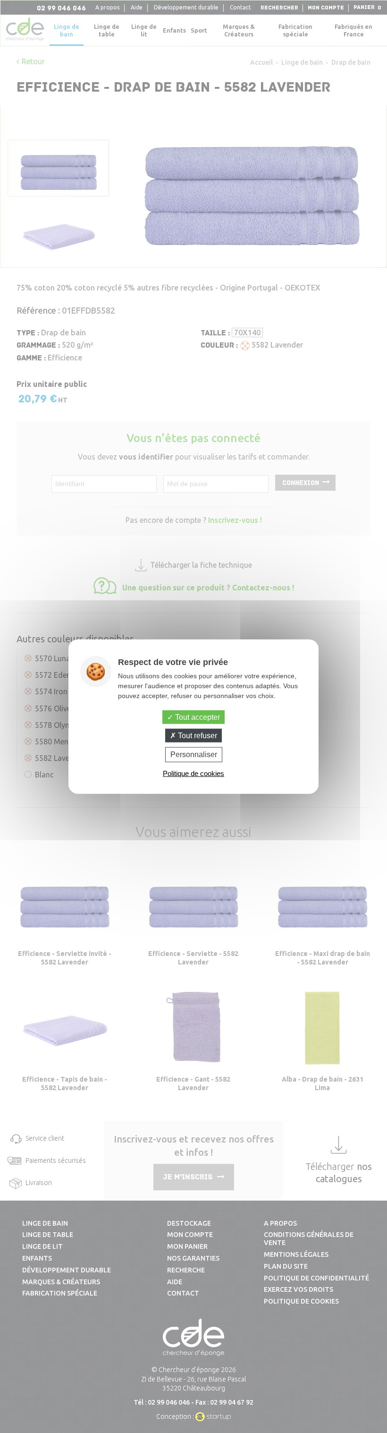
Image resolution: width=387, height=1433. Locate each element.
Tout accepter (196, 717)
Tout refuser (196, 736)
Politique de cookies (193, 773)
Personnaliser (193, 755)
